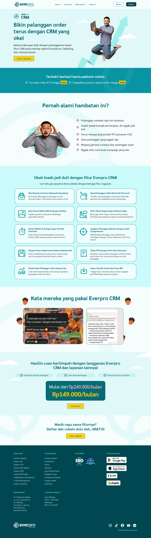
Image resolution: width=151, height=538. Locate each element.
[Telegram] (134, 525)
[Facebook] (122, 525)
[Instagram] (110, 525)
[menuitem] (58, 4)
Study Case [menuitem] (68, 4)
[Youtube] (128, 525)
